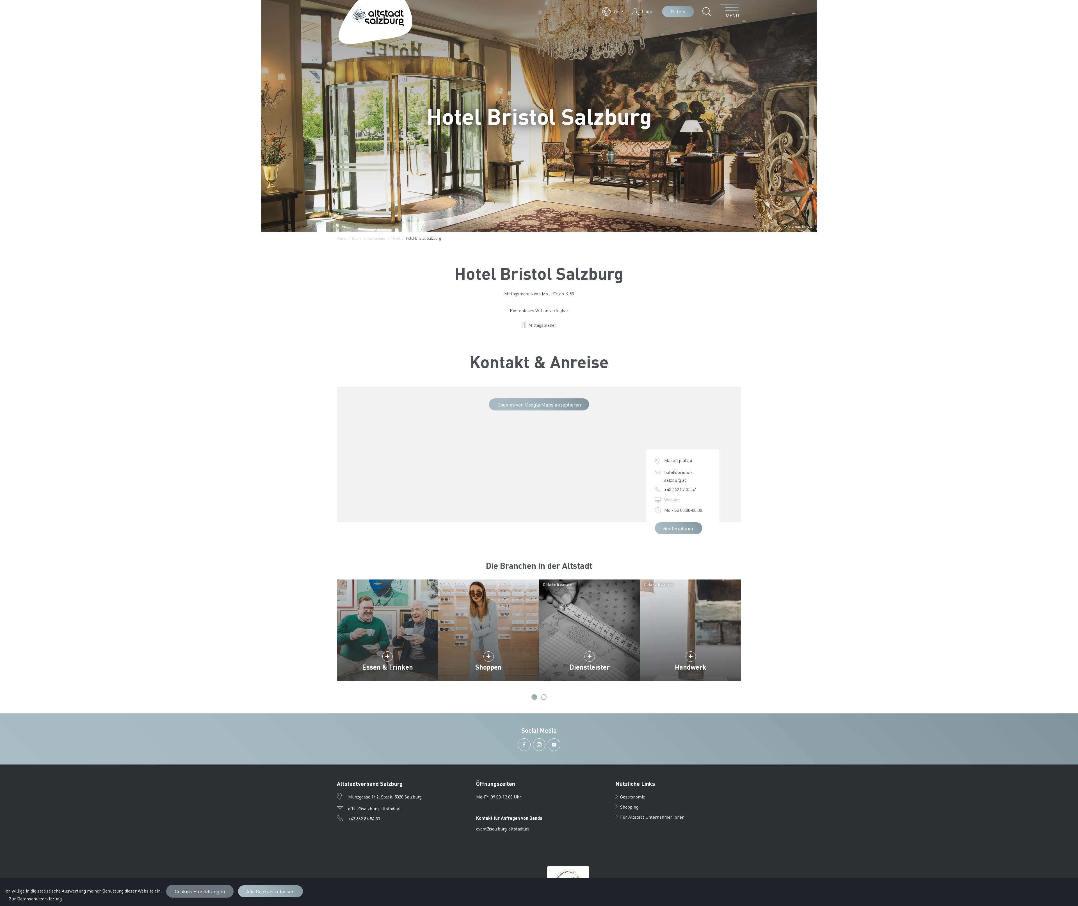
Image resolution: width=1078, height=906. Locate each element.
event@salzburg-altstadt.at (502, 829)
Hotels (678, 11)
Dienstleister (590, 667)
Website (672, 500)
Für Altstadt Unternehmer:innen (652, 817)
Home (341, 238)
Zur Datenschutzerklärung (35, 899)
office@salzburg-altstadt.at (374, 808)
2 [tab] (544, 697)
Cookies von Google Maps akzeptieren (539, 404)
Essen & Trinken (387, 667)
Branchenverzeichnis (369, 238)
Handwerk (690, 667)
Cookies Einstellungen (200, 891)
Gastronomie (632, 797)
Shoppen (488, 667)
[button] (612, 11)
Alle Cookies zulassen (270, 891)
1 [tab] (534, 697)
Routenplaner (678, 528)
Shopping (629, 807)
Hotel (396, 238)
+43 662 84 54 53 (364, 818)
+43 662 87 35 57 (680, 489)
